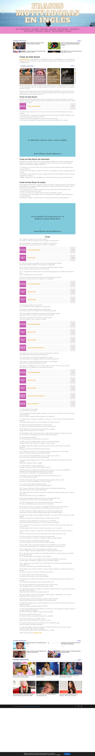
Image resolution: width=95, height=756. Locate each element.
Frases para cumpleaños (58, 31)
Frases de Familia (39, 31)
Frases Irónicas (35, 29)
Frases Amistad (52, 29)
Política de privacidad (26, 706)
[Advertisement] (39, 732)
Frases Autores (44, 29)
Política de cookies (36, 706)
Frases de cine (47, 31)
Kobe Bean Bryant (24, 59)
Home (17, 29)
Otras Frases (68, 31)
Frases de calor (37, 632)
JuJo (20, 706)
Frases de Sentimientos (63, 29)
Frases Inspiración (74, 29)
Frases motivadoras (25, 29)
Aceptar (67, 754)
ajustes (58, 754)
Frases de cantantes (28, 31)
